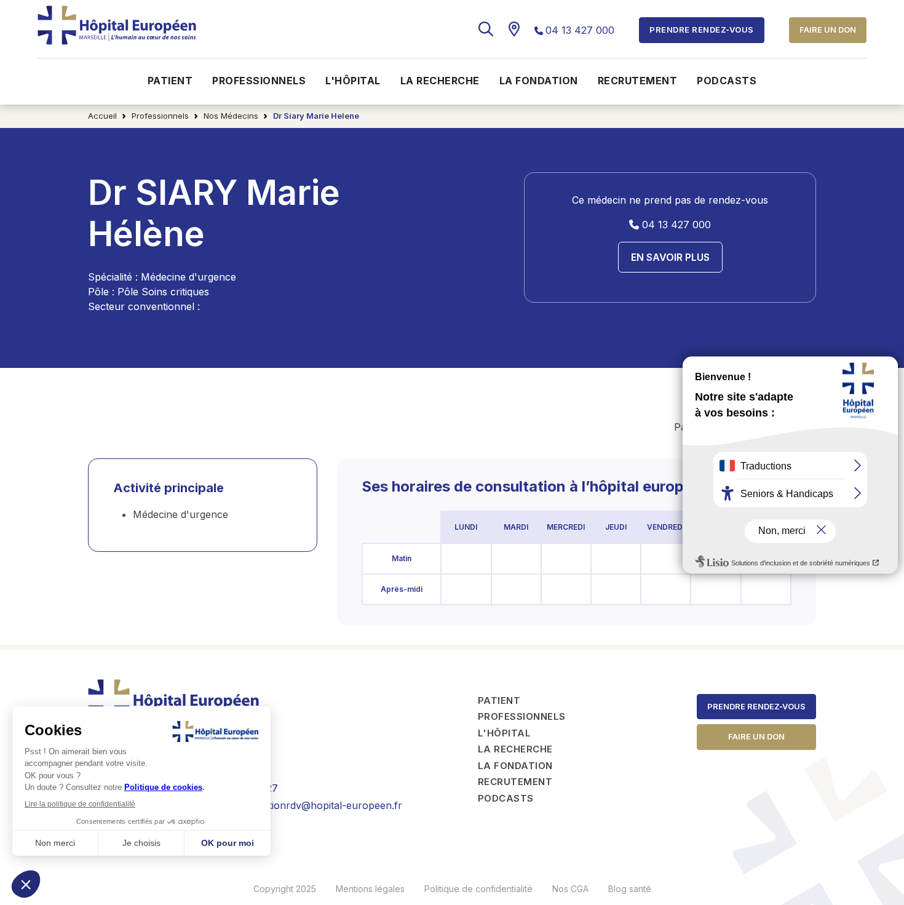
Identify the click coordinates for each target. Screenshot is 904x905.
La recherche (440, 80)
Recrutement (638, 80)
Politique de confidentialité (478, 888)
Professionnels (259, 80)
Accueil (102, 116)
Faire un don (827, 29)
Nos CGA (570, 888)
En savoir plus (670, 257)
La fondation (538, 80)
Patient (170, 80)
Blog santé (629, 888)
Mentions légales (370, 888)
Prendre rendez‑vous (756, 706)
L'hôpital (353, 80)
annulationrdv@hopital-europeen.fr (319, 805)
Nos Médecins (231, 116)
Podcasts (726, 80)
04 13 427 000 (579, 30)
